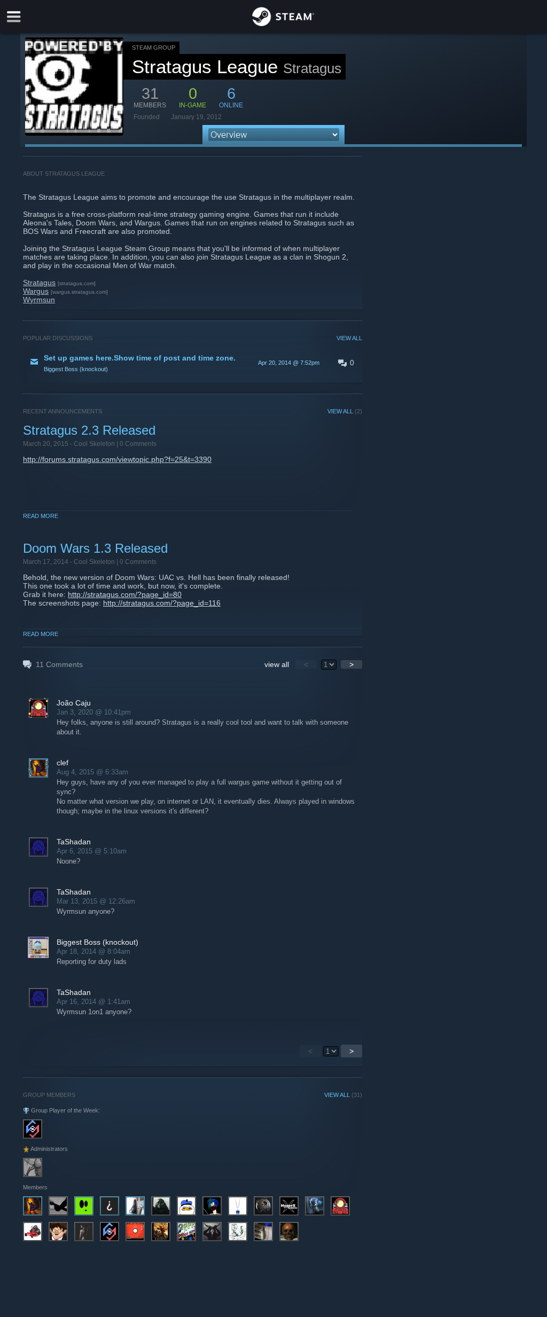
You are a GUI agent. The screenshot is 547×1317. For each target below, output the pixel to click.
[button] (192, 362)
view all (276, 664)
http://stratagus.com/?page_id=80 (125, 594)
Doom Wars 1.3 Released (95, 548)
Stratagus (39, 282)
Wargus (36, 291)
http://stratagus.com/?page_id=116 (162, 603)
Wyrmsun (39, 299)
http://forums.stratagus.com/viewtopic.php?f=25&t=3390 (117, 459)
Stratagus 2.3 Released (89, 430)
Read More (40, 516)
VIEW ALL (349, 338)
